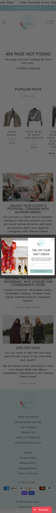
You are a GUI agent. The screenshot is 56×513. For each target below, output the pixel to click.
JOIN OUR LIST (41, 271)
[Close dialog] (53, 239)
